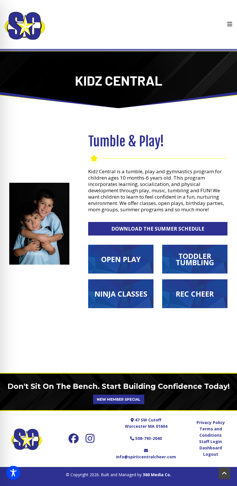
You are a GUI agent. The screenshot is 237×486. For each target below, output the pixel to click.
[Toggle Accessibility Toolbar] (13, 472)
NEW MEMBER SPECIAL (118, 399)
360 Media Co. (157, 474)
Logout (210, 454)
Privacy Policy (211, 422)
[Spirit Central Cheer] (25, 24)
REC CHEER (195, 294)
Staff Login (210, 441)
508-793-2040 (148, 438)
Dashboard (210, 448)
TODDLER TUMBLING (195, 259)
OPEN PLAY (121, 259)
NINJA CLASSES (121, 294)
